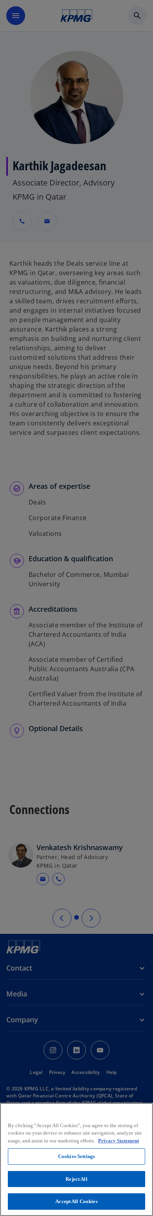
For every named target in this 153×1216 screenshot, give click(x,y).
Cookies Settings (76, 1156)
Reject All (76, 1179)
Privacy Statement (118, 1141)
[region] (76, 1159)
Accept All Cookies (76, 1201)
